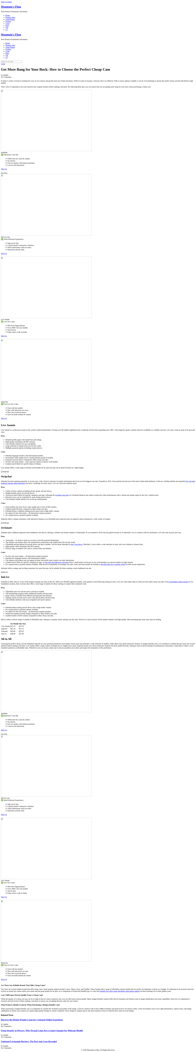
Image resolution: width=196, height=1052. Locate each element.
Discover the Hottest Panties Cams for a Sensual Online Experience (32, 1020)
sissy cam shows (77, 544)
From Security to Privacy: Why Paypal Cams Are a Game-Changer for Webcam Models (42, 1030)
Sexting (8, 22)
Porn (7, 26)
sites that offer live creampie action (112, 564)
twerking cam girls (62, 495)
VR (6, 28)
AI (6, 30)
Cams (7, 24)
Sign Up (4, 169)
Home (7, 15)
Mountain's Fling (11, 6)
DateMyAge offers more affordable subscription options (120, 991)
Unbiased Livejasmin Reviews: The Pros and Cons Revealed (29, 1041)
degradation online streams (178, 582)
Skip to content (6, 2)
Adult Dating (10, 19)
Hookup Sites (10, 17)
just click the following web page (57, 562)
